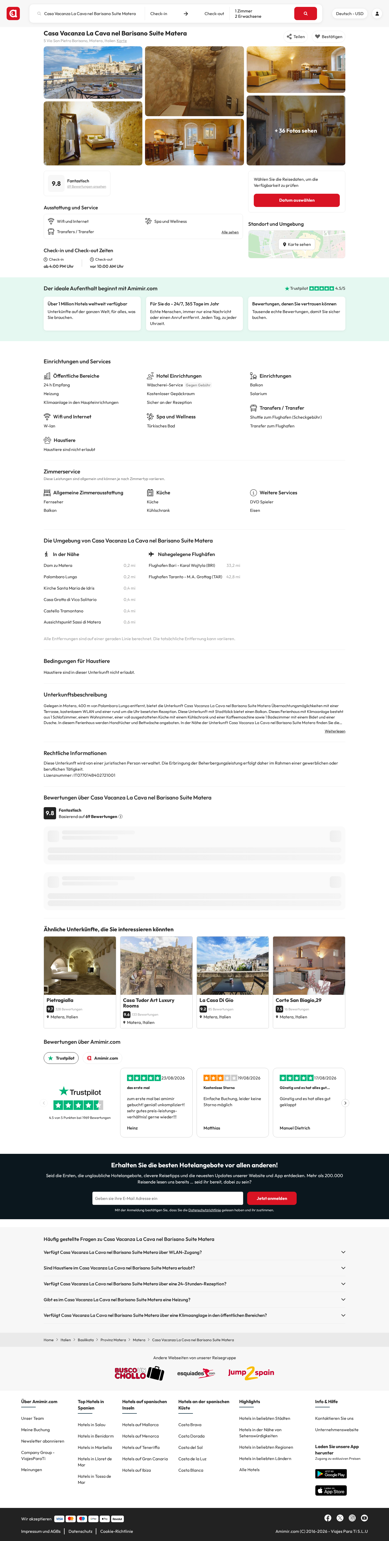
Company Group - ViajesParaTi (38, 1455)
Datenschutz (80, 1531)
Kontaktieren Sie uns (334, 1418)
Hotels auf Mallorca (140, 1424)
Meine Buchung (35, 1429)
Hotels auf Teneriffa (141, 1447)
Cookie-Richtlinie (116, 1531)
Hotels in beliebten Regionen (266, 1447)
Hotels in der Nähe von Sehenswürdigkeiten (260, 1432)
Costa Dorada (191, 1436)
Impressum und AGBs (41, 1531)
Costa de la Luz (192, 1458)
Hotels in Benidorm (96, 1436)
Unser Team (32, 1418)
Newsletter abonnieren (42, 1441)
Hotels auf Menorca (140, 1436)
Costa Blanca (190, 1470)
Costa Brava (189, 1424)
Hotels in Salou (91, 1424)
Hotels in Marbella (95, 1447)
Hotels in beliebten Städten (264, 1418)
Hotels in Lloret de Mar (95, 1461)
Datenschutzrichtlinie (204, 1210)
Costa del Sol (190, 1447)
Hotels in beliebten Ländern (265, 1458)
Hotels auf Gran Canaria (145, 1458)
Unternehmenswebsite (337, 1429)
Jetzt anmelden (272, 1198)
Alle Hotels (249, 1469)
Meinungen (31, 1469)
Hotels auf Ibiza (136, 1470)
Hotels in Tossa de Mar (94, 1479)
